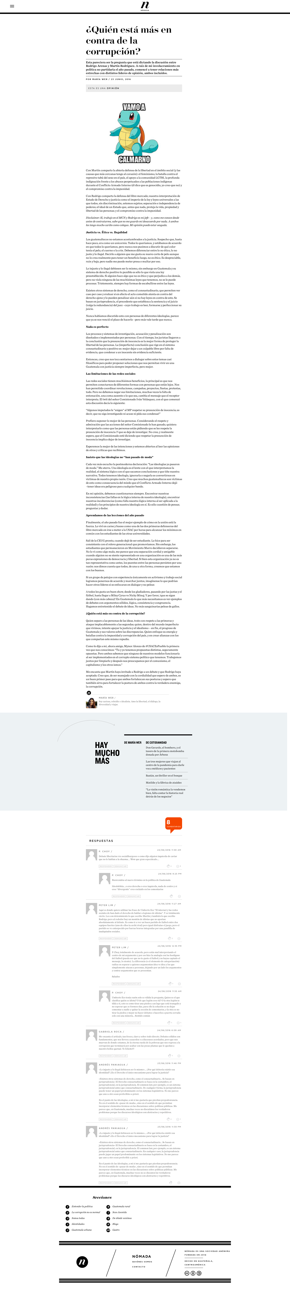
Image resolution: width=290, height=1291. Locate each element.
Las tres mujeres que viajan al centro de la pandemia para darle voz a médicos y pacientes (165, 765)
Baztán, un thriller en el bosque (164, 775)
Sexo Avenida (119, 1212)
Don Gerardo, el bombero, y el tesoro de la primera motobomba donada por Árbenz (165, 751)
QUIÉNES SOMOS (142, 1262)
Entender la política (82, 1206)
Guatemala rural (121, 1206)
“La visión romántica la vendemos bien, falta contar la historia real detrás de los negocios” (165, 793)
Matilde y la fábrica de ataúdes (164, 782)
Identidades (78, 1223)
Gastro (115, 1229)
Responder (106, 866)
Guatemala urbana (82, 1229)
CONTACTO (139, 1267)
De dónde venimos (122, 1218)
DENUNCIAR (121, 866)
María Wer (100, 79)
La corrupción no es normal (86, 1212)
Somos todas (78, 1218)
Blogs (115, 1223)
